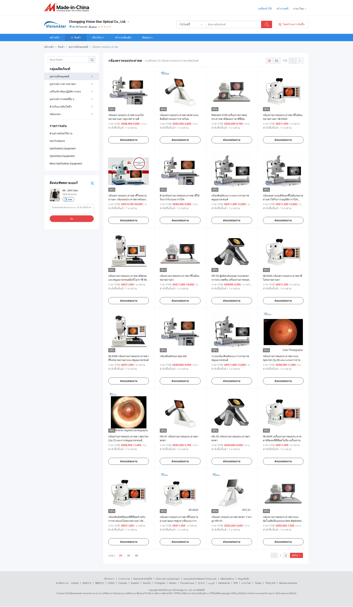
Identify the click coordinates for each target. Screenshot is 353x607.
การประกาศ (124, 578)
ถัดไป (295, 555)
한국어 (201, 582)
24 (120, 555)
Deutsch (147, 582)
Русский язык (187, 582)
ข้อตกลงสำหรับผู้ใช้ (142, 578)
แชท (70, 199)
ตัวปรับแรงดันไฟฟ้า (61, 106)
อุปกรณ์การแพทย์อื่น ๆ (62, 99)
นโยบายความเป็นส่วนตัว (168, 578)
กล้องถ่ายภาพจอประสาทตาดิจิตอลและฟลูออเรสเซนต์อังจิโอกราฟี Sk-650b (127, 279)
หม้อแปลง (55, 114)
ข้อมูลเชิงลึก (243, 578)
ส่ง (71, 218)
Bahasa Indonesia (288, 582)
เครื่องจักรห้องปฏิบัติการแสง (65, 91)
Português (160, 582)
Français (122, 582)
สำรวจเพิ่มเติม (123, 37)
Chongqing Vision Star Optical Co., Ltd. (97, 22)
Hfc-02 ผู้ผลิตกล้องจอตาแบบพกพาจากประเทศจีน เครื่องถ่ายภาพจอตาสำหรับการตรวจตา (231, 279)
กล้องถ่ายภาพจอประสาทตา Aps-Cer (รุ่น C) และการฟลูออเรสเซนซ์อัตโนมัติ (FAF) (128, 440)
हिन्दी (236, 582)
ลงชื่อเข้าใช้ (265, 8)
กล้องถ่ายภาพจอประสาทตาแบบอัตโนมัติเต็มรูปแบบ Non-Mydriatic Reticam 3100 (282, 520)
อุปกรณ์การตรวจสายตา (63, 84)
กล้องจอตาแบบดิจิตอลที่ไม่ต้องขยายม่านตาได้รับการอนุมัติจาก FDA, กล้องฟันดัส (283, 199)
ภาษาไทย (246, 582)
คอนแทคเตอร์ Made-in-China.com (200, 578)
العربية (211, 582)
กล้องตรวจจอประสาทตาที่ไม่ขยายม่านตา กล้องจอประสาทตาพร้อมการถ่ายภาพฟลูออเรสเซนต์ (128, 199)
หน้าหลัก (54, 37)
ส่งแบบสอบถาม (128, 139)
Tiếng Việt (270, 582)
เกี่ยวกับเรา (98, 37)
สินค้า (77, 37)
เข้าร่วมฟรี (282, 8)
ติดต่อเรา (147, 37)
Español (135, 582)
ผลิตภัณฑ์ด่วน (227, 578)
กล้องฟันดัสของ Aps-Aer (173, 356)
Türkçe (258, 582)
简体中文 (87, 582)
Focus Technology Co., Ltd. (179, 589)
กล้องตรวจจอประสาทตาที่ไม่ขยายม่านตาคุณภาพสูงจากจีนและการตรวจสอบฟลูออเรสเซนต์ (179, 520)
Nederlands (224, 582)
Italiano (172, 582)
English (75, 582)
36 (128, 555)
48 (136, 555)
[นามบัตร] (92, 182)
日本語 (111, 582)
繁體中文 (99, 582)
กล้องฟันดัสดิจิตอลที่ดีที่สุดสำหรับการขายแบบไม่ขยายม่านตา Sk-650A (126, 520)
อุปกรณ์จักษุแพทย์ (59, 76)
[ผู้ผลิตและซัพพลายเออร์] (67, 7)
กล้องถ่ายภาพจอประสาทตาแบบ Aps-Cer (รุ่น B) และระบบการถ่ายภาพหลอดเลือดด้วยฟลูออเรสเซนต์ (282, 360)
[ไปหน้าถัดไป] (299, 60)
